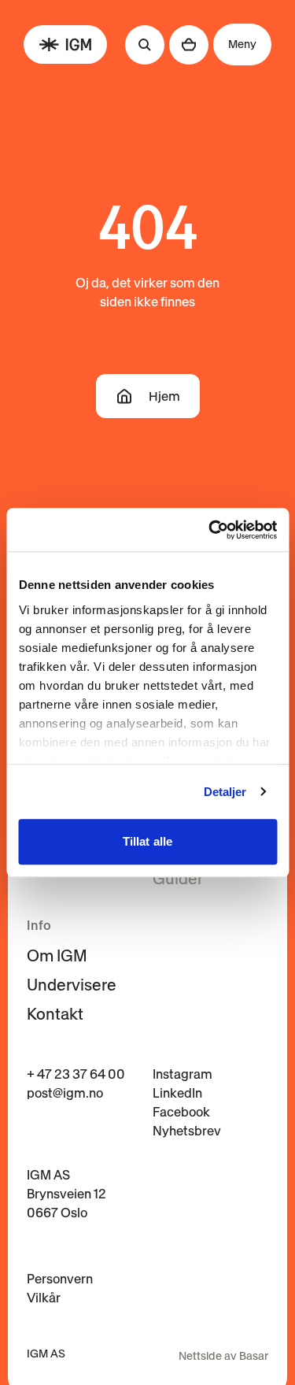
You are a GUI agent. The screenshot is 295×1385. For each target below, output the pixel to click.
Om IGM (57, 956)
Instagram (182, 1074)
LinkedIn (177, 1093)
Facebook (181, 1112)
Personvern (60, 1279)
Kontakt (55, 1014)
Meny (242, 44)
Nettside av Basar (223, 1356)
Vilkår (44, 1297)
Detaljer (225, 791)
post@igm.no (65, 1093)
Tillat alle (147, 841)
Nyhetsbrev (187, 1131)
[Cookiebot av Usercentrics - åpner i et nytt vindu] (210, 530)
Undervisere (71, 985)
